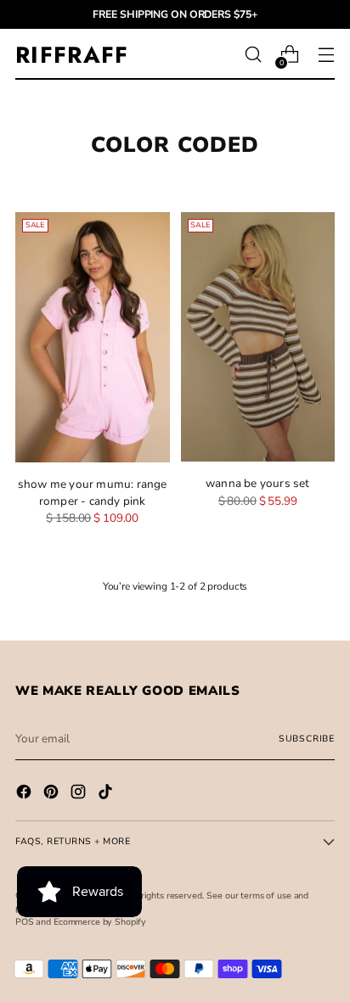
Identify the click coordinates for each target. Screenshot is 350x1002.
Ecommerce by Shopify (100, 921)
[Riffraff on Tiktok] (107, 794)
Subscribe (307, 738)
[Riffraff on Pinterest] (52, 794)
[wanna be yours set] (258, 337)
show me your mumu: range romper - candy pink (92, 492)
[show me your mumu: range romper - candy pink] (92, 337)
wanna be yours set (258, 483)
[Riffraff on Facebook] (25, 794)
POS (24, 921)
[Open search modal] (252, 54)
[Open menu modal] (325, 54)
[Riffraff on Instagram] (80, 794)
